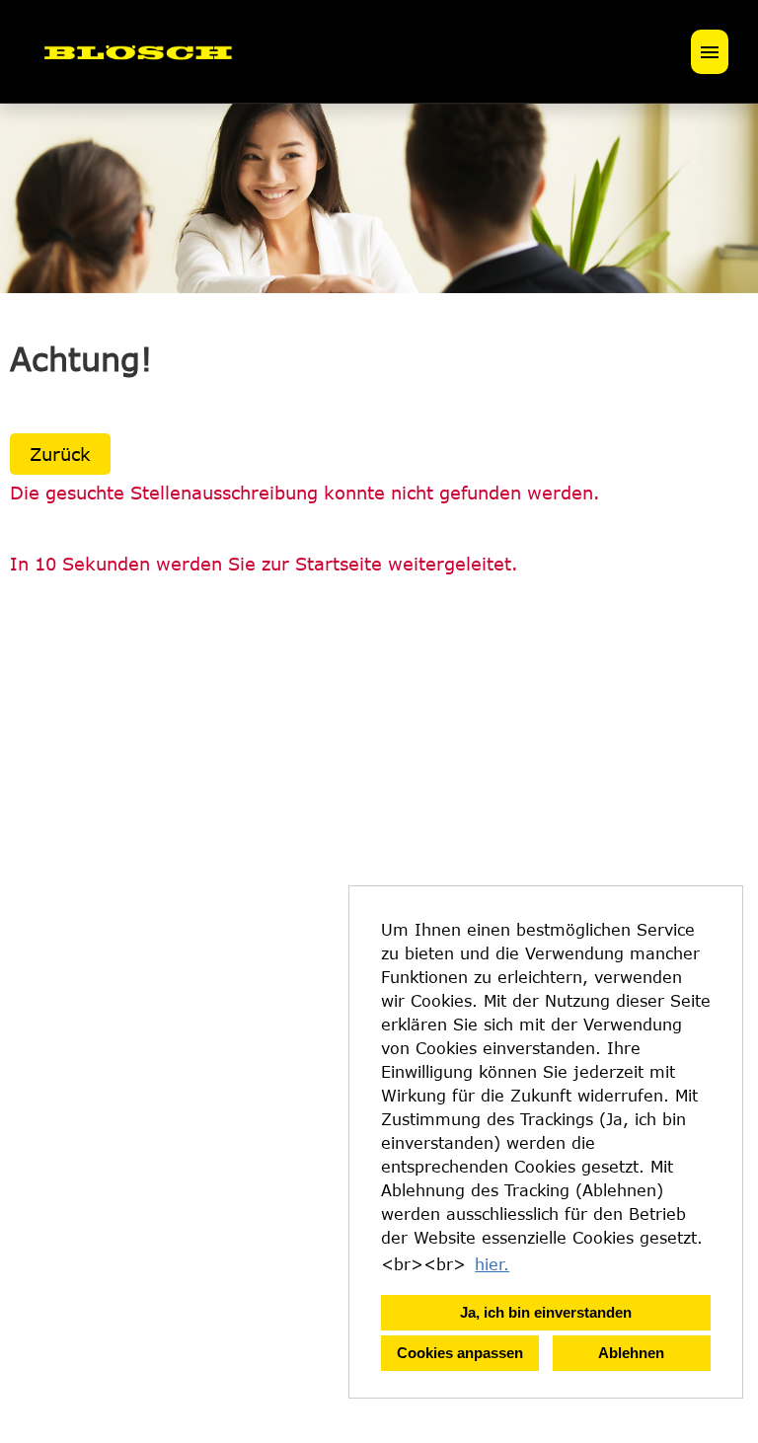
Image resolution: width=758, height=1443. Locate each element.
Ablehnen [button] (631, 1352)
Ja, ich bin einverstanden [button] (546, 1312)
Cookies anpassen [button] (460, 1352)
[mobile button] (709, 52)
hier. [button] (492, 1264)
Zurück (60, 454)
